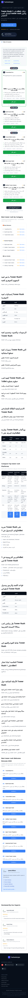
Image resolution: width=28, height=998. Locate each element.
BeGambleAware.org (14, 211)
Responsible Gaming (5, 984)
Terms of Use (4, 978)
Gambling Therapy (9, 964)
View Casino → (22, 229)
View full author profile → (9, 889)
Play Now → (10, 514)
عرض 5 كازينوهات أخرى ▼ (14, 207)
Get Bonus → (14, 778)
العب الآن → (14, 102)
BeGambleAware (20, 964)
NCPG (4, 968)
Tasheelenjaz (7, 2)
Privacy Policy (4, 976)
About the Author (4, 986)
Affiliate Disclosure (5, 980)
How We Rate (3, 982)
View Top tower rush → (9, 25)
